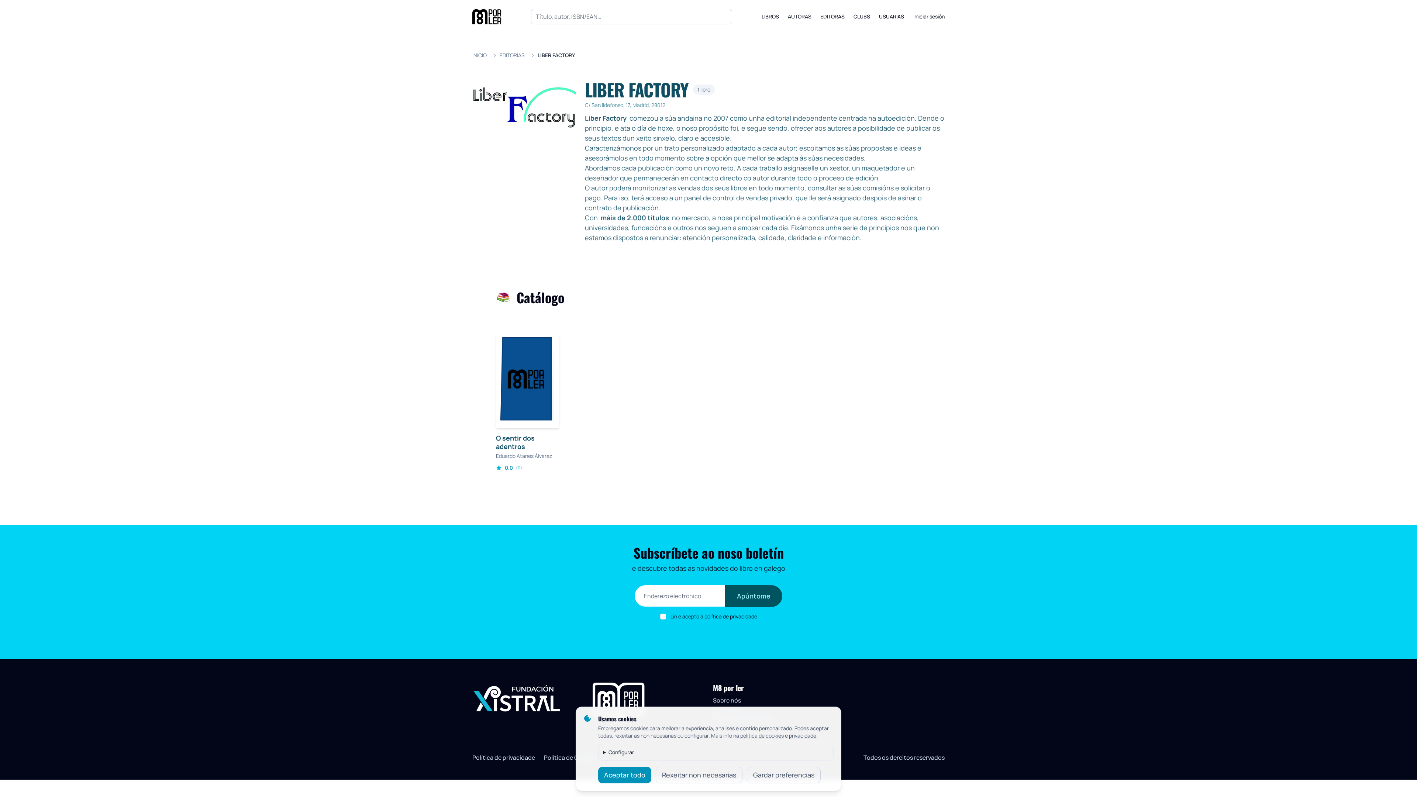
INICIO (479, 55)
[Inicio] (486, 16)
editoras (832, 16)
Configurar (621, 752)
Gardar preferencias (783, 774)
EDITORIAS (512, 55)
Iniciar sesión (929, 16)
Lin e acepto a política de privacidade (713, 616)
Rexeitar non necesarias (699, 774)
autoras (799, 16)
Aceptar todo (624, 774)
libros (770, 16)
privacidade (802, 735)
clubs (862, 16)
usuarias (891, 16)
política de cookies (762, 735)
